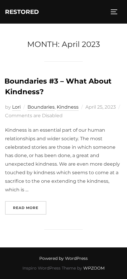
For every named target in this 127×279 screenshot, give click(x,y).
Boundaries (41, 107)
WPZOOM (94, 268)
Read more (29, 207)
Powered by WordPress (63, 258)
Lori (16, 107)
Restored (22, 11)
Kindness (68, 107)
